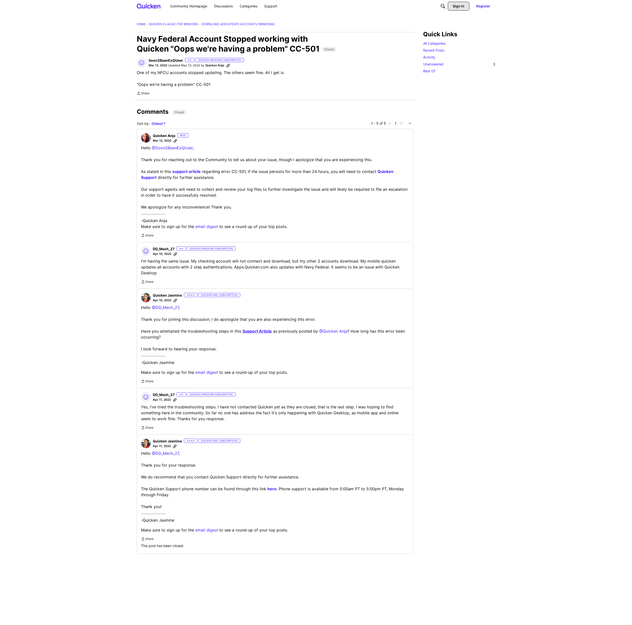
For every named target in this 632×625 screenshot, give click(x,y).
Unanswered (459, 64)
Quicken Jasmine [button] (167, 295)
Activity (429, 57)
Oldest (157, 123)
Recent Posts (433, 50)
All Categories (434, 43)
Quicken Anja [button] (214, 65)
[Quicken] (149, 6)
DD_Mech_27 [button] (164, 249)
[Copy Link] (228, 65)
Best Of (429, 71)
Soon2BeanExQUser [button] (166, 60)
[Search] (442, 6)
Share (143, 93)
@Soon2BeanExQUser (172, 147)
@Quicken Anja (333, 331)
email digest (206, 226)
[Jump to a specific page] (409, 123)
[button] (142, 63)
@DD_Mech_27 (165, 307)
